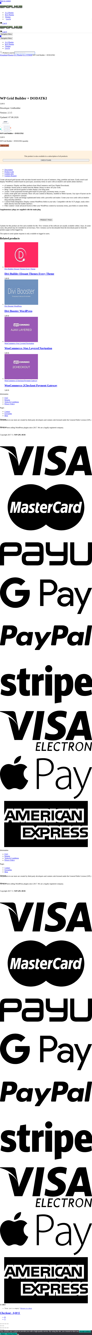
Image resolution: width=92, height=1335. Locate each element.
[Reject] (18, 1334)
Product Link (9, 172)
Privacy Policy (9, 404)
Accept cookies (85, 1331)
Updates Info (9, 174)
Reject (3, 1334)
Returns (7, 400)
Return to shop (26, 1308)
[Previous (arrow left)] (1, 1325)
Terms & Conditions (11, 402)
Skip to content (5, 1)
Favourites (8, 414)
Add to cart (4, 145)
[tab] (48, 170)
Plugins (10, 55)
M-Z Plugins (9, 15)
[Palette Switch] (46, 3)
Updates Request (10, 176)
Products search (8, 53)
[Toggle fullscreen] (3, 1323)
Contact (7, 412)
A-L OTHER (27, 55)
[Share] (5, 1323)
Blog (6, 416)
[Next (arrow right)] (3, 1325)
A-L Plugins (9, 13)
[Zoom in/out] (1, 1323)
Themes (8, 17)
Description (8, 170)
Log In (8, 19)
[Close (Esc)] (8, 1323)
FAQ (6, 398)
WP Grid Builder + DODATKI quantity (14, 141)
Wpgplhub (4, 55)
